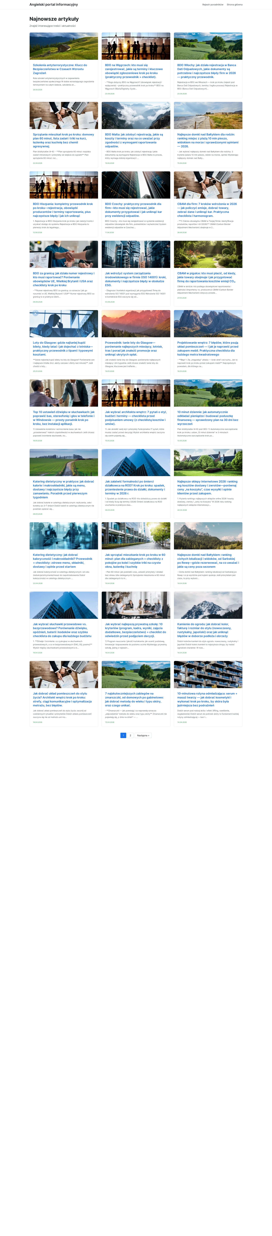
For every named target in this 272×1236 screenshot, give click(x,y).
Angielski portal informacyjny (53, 4)
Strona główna (235, 4)
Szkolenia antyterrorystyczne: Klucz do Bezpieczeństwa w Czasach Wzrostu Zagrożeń (60, 69)
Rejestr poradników (212, 4)
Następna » (143, 735)
